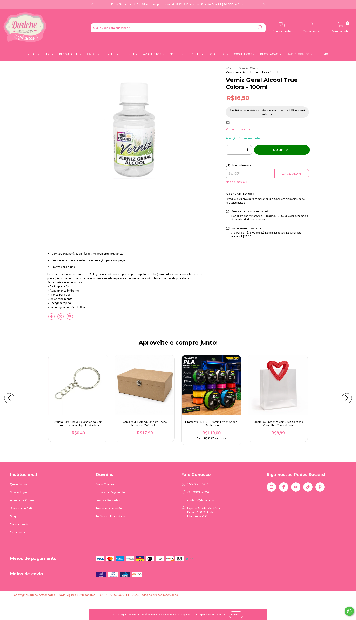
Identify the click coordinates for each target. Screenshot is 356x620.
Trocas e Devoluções (109, 508)
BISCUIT (175, 54)
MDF (48, 54)
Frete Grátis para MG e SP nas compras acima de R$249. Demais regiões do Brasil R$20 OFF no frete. (178, 4)
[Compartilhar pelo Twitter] (60, 318)
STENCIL (130, 54)
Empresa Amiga (20, 524)
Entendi (236, 614)
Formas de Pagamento (110, 492)
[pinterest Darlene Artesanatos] (320, 487)
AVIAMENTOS (152, 54)
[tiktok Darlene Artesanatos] (308, 487)
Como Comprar (105, 484)
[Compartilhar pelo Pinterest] (70, 318)
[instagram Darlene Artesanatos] (271, 487)
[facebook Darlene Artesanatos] (283, 487)
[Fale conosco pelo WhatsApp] (349, 611)
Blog (13, 516)
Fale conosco (18, 532)
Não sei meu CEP (237, 182)
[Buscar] (260, 28)
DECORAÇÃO (269, 54)
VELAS (32, 54)
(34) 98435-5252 (198, 492)
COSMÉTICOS (243, 54)
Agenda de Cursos (22, 500)
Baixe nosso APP (21, 508)
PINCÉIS (110, 54)
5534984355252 (198, 484)
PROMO (323, 54)
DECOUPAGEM (69, 54)
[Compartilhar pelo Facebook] (51, 318)
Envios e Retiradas (108, 500)
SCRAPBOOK (217, 54)
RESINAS (195, 54)
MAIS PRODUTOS (298, 54)
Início (229, 68)
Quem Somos (18, 484)
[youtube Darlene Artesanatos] (295, 487)
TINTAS (92, 54)
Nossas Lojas (18, 492)
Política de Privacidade (110, 516)
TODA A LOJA (246, 68)
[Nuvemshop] (329, 595)
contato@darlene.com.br (203, 500)
